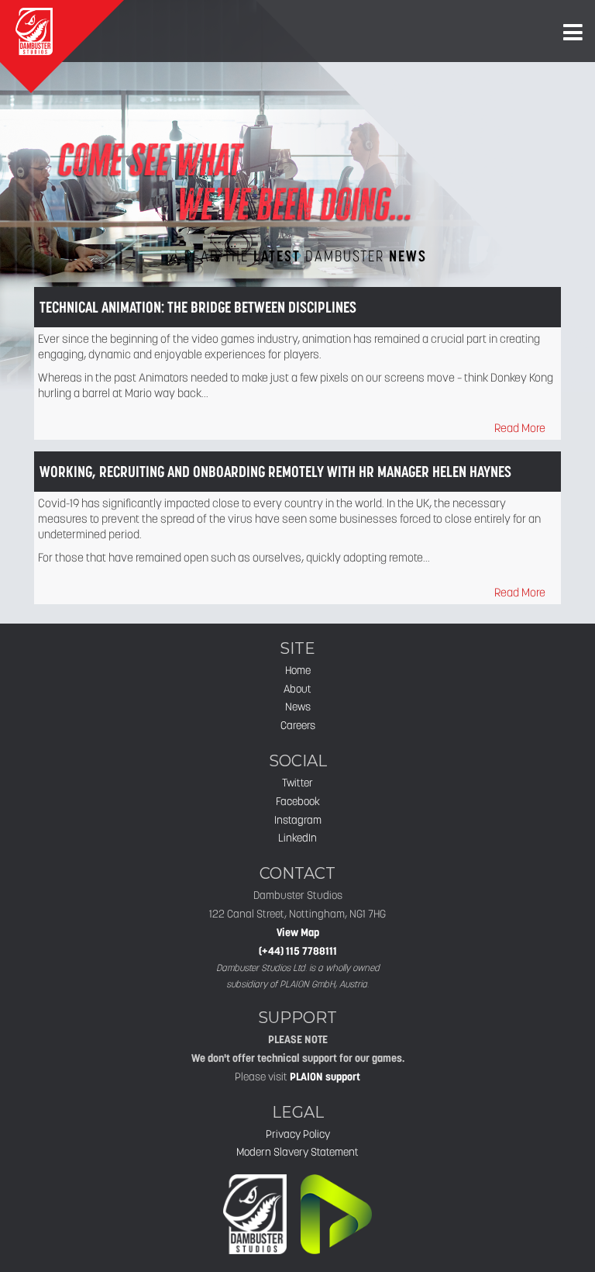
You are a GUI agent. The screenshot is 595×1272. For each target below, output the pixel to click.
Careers (297, 725)
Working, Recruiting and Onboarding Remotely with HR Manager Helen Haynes (275, 471)
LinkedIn (297, 838)
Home (298, 670)
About (297, 689)
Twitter (297, 783)
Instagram (298, 820)
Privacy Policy (298, 1134)
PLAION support (325, 1077)
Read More (519, 427)
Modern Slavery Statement (297, 1152)
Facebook (298, 801)
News (298, 707)
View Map (298, 932)
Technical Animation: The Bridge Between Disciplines (198, 307)
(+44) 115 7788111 (298, 951)
